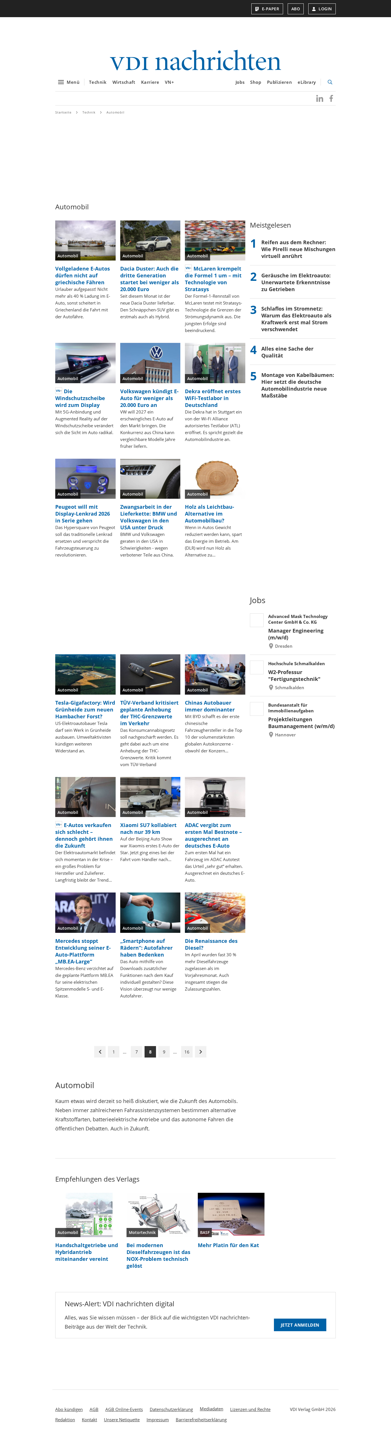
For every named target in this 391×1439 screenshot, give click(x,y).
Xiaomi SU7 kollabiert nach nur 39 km (148, 828)
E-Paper (270, 8)
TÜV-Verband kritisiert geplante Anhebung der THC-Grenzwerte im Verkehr (149, 713)
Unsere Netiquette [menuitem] (122, 1419)
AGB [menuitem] (94, 1409)
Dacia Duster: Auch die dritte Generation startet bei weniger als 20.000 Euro (149, 279)
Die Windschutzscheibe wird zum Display (80, 398)
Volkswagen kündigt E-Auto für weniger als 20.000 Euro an (149, 398)
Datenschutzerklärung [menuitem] (171, 1409)
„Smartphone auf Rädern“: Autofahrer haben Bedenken (146, 947)
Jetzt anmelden (300, 1325)
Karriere (150, 82)
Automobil (115, 112)
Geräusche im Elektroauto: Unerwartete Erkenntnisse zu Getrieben (296, 282)
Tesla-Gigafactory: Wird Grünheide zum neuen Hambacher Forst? (85, 709)
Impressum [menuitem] (158, 1419)
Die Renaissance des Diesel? (211, 944)
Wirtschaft (123, 82)
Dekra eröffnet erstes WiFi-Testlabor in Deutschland (213, 398)
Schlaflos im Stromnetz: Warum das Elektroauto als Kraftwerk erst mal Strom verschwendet (296, 319)
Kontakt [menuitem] (89, 1419)
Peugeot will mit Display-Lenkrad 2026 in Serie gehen (82, 513)
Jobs (240, 82)
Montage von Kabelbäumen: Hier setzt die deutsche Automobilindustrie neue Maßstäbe (297, 385)
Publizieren (279, 82)
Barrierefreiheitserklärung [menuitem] (201, 1419)
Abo (295, 8)
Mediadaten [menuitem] (211, 1409)
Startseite (63, 112)
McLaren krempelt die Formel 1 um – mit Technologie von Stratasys (213, 279)
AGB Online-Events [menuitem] (124, 1409)
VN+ (169, 82)
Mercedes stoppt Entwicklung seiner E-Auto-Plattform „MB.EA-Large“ (83, 951)
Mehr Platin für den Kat (228, 1245)
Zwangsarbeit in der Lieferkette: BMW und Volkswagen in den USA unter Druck (148, 517)
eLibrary (307, 82)
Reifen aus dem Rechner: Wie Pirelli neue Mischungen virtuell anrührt (298, 249)
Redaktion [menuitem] (65, 1419)
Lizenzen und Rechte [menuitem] (250, 1409)
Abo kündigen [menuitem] (69, 1409)
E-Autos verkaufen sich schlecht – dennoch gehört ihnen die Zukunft (84, 835)
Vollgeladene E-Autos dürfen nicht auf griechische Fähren (82, 275)
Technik (97, 82)
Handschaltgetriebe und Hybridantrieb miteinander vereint (86, 1252)
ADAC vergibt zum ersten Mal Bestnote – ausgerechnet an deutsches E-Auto (213, 835)
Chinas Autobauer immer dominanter (210, 706)
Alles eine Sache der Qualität (287, 352)
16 (186, 1052)
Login (325, 8)
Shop (255, 82)
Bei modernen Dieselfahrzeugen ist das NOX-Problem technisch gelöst (158, 1255)
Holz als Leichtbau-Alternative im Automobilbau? (209, 513)
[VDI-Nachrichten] (195, 61)
